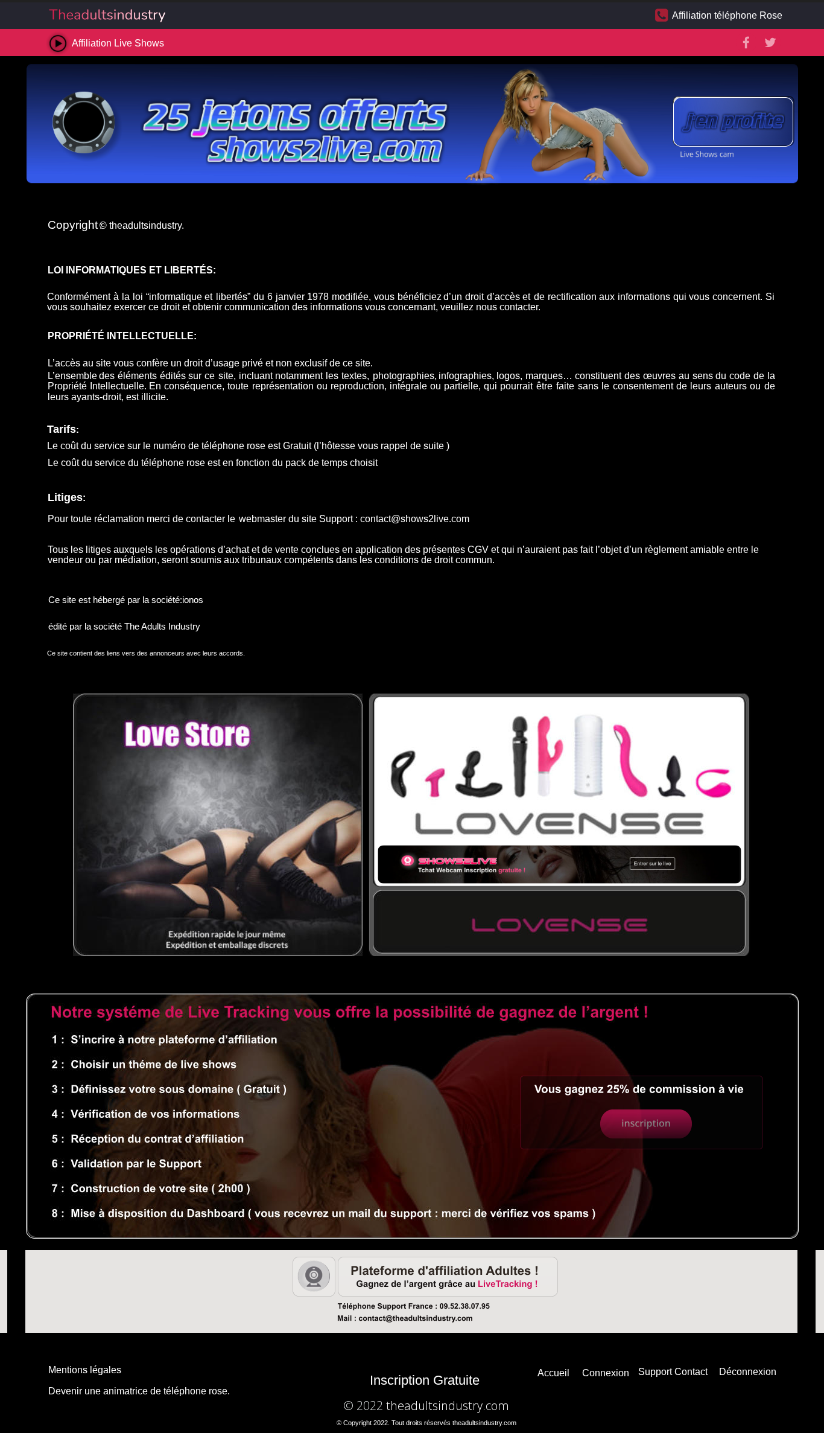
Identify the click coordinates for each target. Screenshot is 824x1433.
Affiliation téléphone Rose (727, 15)
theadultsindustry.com (447, 1405)
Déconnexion (747, 1372)
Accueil (553, 1373)
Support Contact (673, 1372)
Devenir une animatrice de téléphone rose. (139, 1391)
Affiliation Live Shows (118, 43)
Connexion (605, 1373)
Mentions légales (84, 1370)
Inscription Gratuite (425, 1380)
